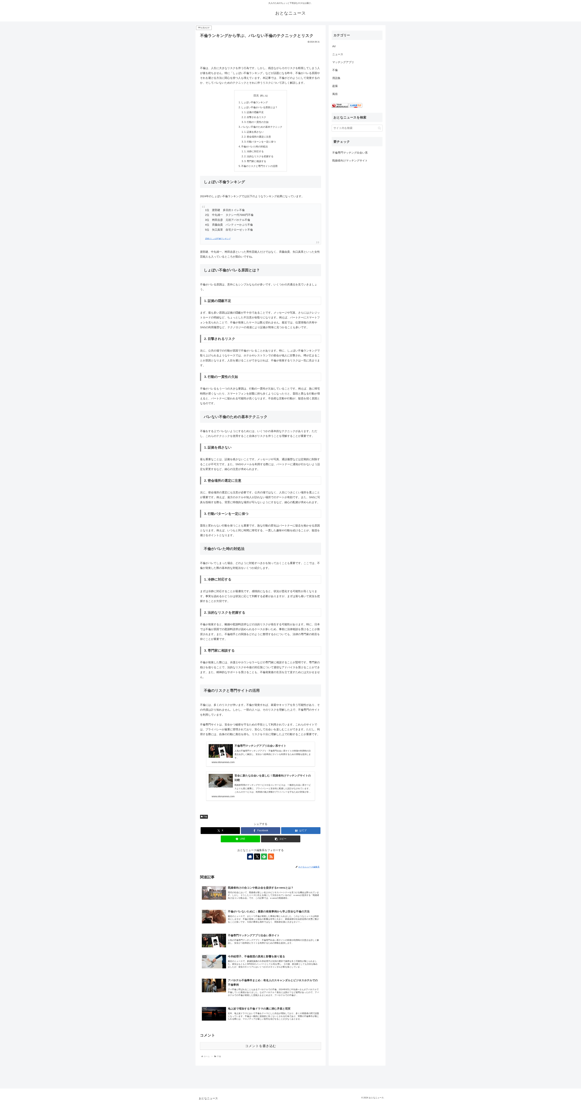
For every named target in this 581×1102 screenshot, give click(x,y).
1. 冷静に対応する (254, 151)
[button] (280, 839)
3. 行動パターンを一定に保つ (260, 141)
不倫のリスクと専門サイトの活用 (259, 166)
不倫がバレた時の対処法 (254, 146)
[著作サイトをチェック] (250, 857)
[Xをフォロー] (257, 857)
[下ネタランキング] (340, 105)
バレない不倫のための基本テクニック (261, 126)
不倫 (205, 817)
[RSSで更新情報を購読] (271, 857)
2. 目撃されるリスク (255, 117)
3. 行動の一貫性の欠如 (256, 122)
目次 (256, 95)
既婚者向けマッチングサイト (350, 160)
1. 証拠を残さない (254, 131)
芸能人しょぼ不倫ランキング (218, 239)
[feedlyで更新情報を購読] (264, 857)
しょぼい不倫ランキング (254, 102)
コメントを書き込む (260, 1046)
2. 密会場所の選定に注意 (257, 136)
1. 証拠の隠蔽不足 (254, 112)
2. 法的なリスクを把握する (258, 156)
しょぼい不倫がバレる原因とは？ (259, 107)
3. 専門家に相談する (255, 161)
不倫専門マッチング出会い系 (350, 152)
